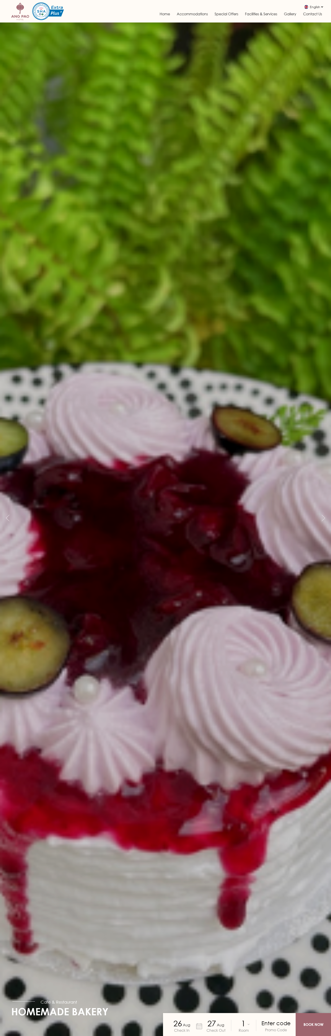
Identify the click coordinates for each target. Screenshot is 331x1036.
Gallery (290, 14)
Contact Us (312, 14)
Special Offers (226, 14)
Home (165, 14)
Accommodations (192, 14)
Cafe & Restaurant (59, 1002)
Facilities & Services (261, 14)
